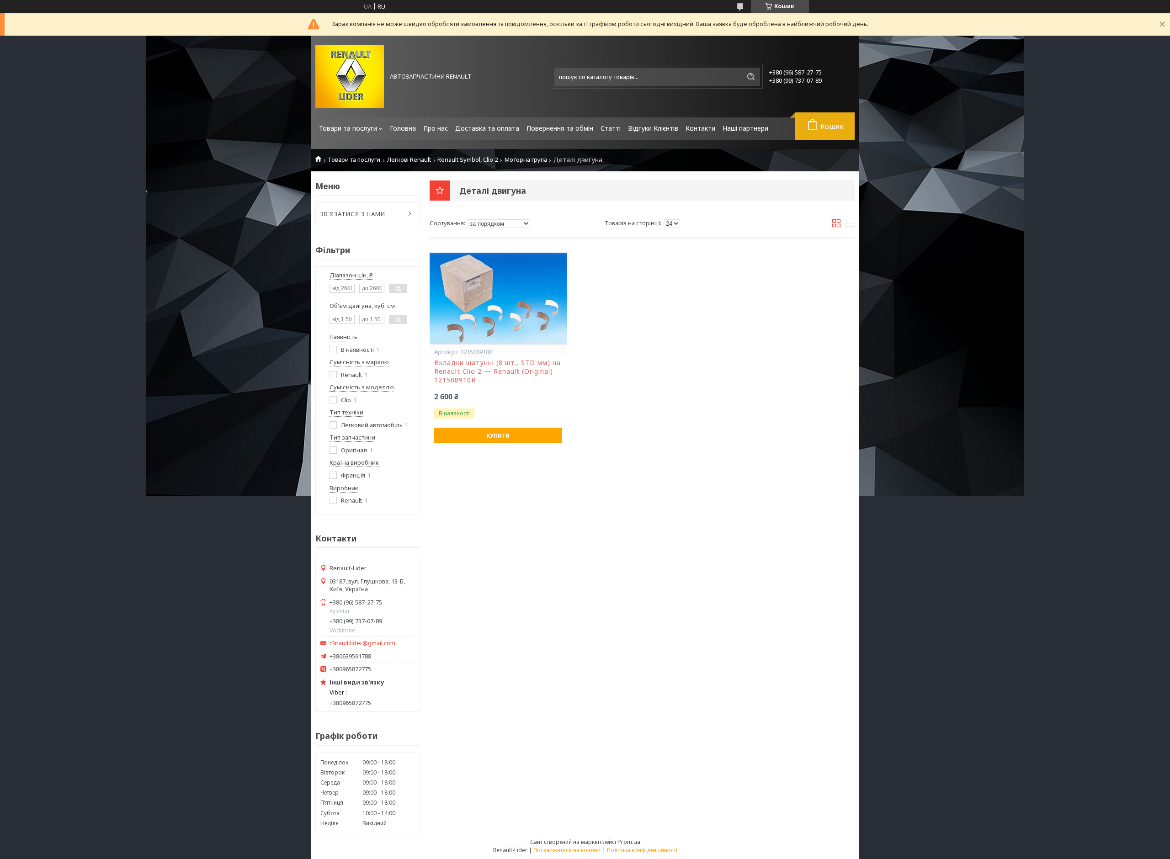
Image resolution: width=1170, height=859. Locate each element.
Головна (403, 128)
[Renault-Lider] (349, 76)
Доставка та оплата (487, 128)
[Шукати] (751, 77)
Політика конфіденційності (642, 850)
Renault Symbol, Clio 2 (467, 160)
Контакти (700, 128)
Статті (611, 128)
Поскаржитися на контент (567, 850)
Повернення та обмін (559, 128)
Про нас (435, 128)
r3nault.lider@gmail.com (362, 643)
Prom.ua (628, 842)
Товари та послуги (348, 128)
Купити (498, 436)
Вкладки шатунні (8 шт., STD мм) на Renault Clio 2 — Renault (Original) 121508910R (497, 371)
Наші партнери (745, 128)
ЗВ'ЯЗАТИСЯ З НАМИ (352, 214)
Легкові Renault (409, 160)
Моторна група (526, 160)
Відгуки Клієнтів (653, 128)
